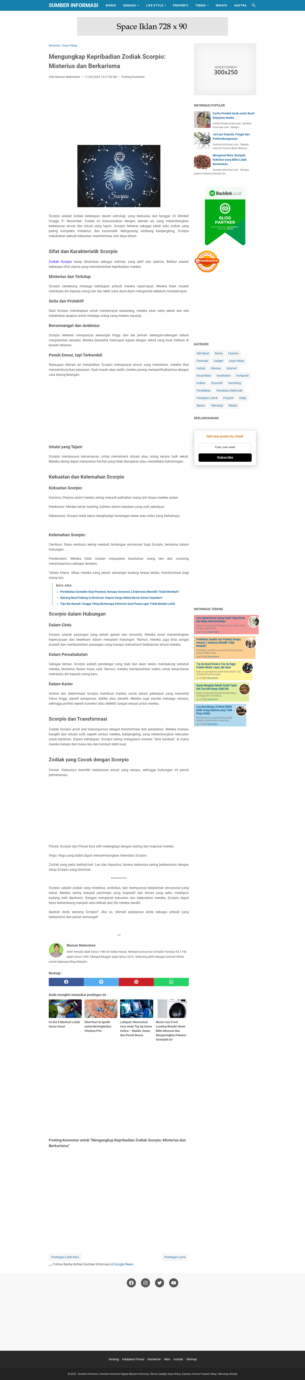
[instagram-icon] (145, 1282)
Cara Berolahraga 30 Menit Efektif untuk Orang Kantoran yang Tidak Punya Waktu (214, 710)
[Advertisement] (119, 113)
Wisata (221, 5)
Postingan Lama (175, 1257)
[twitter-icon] (159, 1282)
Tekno (200, 5)
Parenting (234, 383)
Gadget (218, 360)
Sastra (240, 5)
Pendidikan (203, 390)
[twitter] (101, 982)
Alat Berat (202, 353)
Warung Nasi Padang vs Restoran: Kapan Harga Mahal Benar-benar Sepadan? (111, 597)
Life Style (154, 5)
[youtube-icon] (173, 1282)
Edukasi (129, 5)
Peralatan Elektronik (229, 390)
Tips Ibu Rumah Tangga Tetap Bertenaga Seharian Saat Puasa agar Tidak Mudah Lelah (117, 603)
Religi (242, 398)
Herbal (200, 368)
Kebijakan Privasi (133, 1359)
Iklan (167, 1359)
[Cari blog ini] (253, 5)
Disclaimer (154, 1359)
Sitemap (191, 1359)
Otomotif (217, 383)
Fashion (233, 353)
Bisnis (111, 5)
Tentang (113, 1359)
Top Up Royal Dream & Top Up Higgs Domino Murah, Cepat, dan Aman (216, 665)
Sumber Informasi (73, 5)
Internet (232, 368)
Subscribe (225, 457)
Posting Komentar (133, 76)
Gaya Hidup (236, 360)
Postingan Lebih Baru (65, 1257)
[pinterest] (136, 982)
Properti (180, 5)
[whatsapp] (171, 982)
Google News (123, 1264)
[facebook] (66, 982)
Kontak (178, 1359)
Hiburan (216, 368)
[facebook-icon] (131, 1282)
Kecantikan (203, 375)
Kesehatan (224, 375)
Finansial (202, 360)
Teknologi (217, 405)
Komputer (242, 375)
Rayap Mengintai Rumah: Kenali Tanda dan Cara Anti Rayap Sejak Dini (216, 687)
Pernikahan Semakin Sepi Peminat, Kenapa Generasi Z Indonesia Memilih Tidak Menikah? (119, 591)
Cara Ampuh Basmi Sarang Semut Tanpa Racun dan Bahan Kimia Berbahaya (220, 619)
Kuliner (200, 383)
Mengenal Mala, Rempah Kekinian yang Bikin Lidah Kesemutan (230, 160)
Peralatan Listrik (207, 398)
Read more (214, 632)
